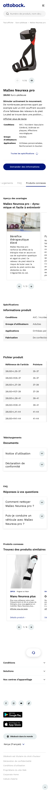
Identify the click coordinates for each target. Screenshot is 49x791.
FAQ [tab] (19, 183)
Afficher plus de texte (15, 119)
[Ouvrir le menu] (43, 5)
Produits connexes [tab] (36, 183)
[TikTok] (29, 703)
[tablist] (24, 184)
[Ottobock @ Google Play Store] (12, 714)
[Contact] (33, 652)
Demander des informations (24, 166)
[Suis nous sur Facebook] (6, 703)
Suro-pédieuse (21, 23)
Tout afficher (8, 23)
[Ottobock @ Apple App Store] (12, 724)
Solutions (8, 671)
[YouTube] (21, 703)
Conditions (9, 662)
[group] (23, 246)
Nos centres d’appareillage (17, 679)
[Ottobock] (14, 5)
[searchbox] (24, 14)
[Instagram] (13, 703)
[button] (19, 286)
